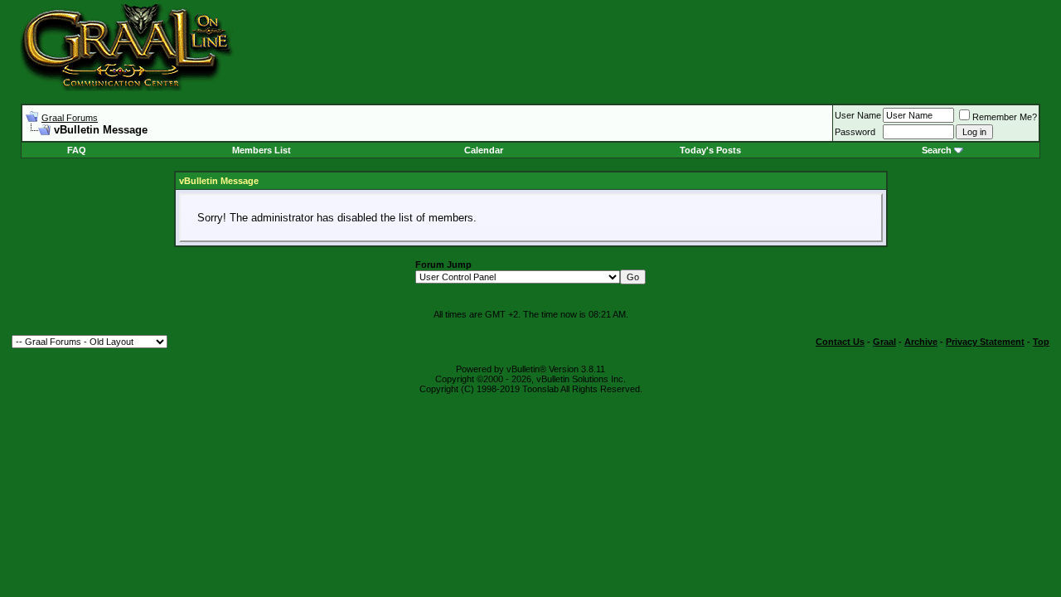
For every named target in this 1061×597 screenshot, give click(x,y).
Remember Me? (1004, 117)
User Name (858, 115)
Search (937, 150)
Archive (920, 342)
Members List (261, 150)
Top (1041, 342)
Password (855, 132)
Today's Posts (710, 150)
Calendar (483, 150)
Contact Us (840, 342)
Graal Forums (69, 118)
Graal (884, 342)
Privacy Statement (985, 342)
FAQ (76, 150)
